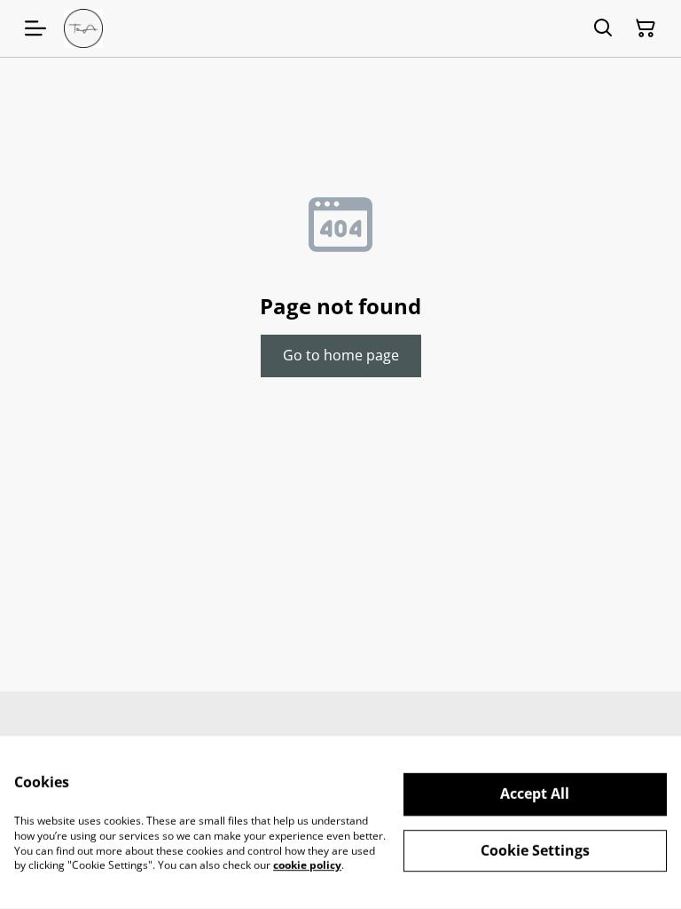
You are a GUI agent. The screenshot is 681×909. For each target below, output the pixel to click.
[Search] (603, 28)
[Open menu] (35, 28)
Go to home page (341, 355)
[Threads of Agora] (83, 28)
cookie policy (307, 865)
